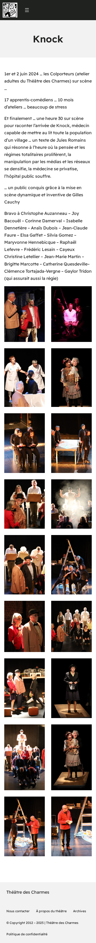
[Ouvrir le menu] (27, 10)
